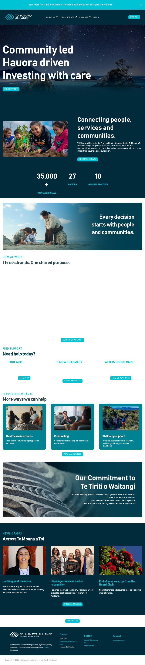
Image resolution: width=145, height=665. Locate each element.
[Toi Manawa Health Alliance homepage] (18, 17)
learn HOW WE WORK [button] (72, 340)
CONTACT (134, 17)
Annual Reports (89, 646)
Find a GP (87, 640)
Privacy (47, 647)
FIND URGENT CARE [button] (121, 378)
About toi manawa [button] (87, 159)
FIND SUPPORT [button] (11, 89)
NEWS (96, 17)
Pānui (86, 643)
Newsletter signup (118, 640)
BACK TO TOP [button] (72, 621)
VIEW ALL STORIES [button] (72, 604)
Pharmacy (94, 640)
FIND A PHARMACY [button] (72, 381)
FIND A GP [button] (24, 378)
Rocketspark (52, 660)
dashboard (25, 660)
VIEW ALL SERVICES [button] (72, 454)
